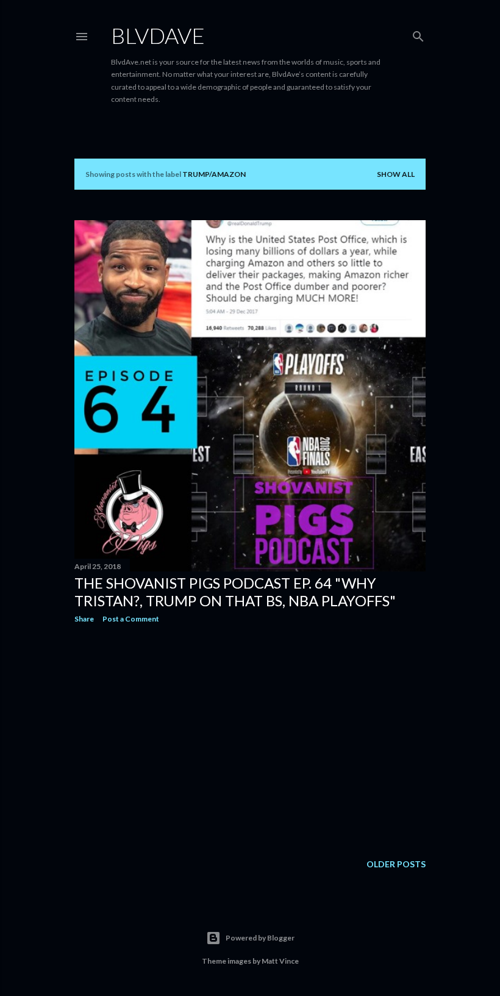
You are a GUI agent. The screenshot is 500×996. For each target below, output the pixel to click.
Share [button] (84, 618)
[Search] (418, 34)
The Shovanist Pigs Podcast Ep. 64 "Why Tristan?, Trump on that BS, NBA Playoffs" (235, 591)
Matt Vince (280, 961)
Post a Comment (130, 618)
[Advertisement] (250, 739)
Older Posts (396, 864)
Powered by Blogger (260, 937)
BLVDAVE (158, 35)
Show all (396, 174)
